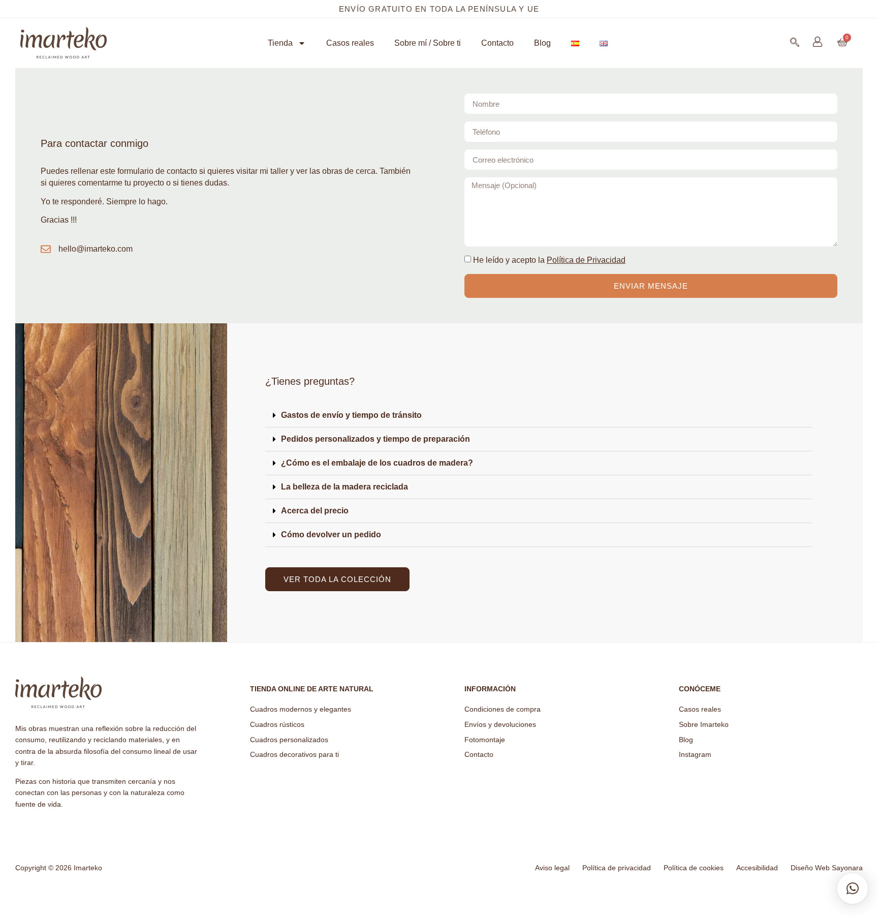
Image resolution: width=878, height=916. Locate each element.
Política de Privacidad (586, 260)
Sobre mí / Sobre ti (427, 43)
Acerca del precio (315, 510)
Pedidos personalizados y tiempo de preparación (375, 439)
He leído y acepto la (549, 260)
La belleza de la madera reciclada (344, 486)
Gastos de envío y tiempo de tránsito (351, 415)
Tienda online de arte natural (311, 689)
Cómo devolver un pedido (331, 534)
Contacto (497, 43)
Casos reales (350, 43)
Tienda (280, 43)
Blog (542, 43)
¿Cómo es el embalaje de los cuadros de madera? (377, 463)
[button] (538, 416)
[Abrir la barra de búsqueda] (795, 42)
